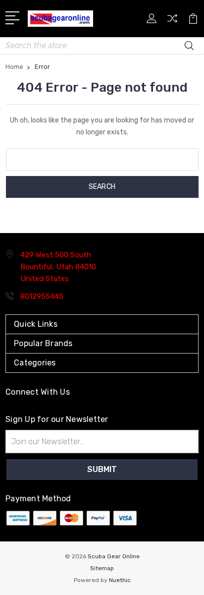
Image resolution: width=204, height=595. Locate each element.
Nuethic (120, 580)
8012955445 (41, 296)
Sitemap (102, 568)
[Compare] (172, 21)
